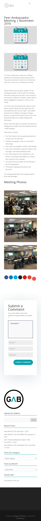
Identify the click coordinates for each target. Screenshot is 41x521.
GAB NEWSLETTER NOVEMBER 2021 (16, 445)
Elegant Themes (20, 516)
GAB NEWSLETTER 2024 (12, 431)
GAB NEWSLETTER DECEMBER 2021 (16, 434)
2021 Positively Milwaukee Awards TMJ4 (17, 440)
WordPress (20, 518)
